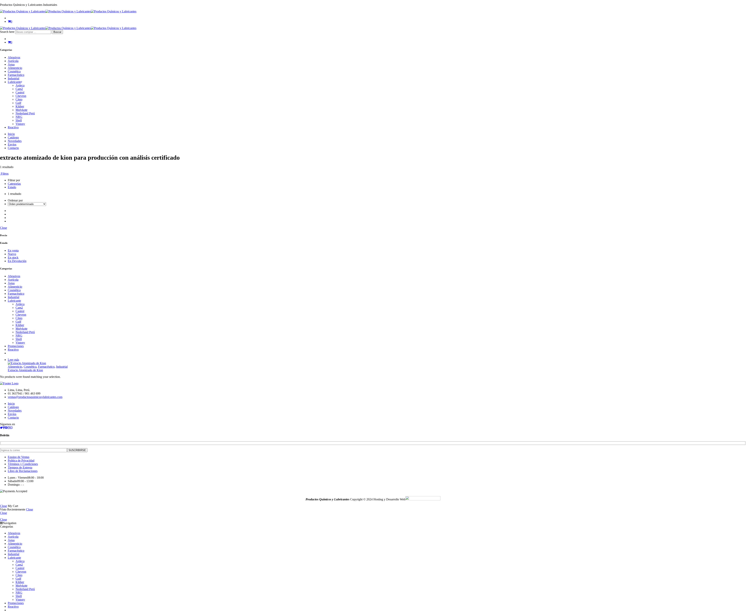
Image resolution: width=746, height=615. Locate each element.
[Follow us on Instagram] (8, 427)
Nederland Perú (25, 113)
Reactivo (13, 127)
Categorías (14, 183)
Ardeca (20, 85)
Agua (11, 64)
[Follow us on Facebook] (4, 427)
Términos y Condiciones (23, 464)
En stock (13, 257)
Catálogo (13, 137)
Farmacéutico (16, 75)
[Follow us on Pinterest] (6, 427)
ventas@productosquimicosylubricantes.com (35, 397)
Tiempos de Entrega (20, 467)
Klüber (20, 106)
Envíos (12, 144)
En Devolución (17, 261)
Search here (7, 31)
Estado (12, 187)
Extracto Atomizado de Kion (25, 370)
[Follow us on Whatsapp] (11, 427)
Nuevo (12, 254)
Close (3, 227)
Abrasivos (14, 57)
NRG (19, 116)
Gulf (18, 103)
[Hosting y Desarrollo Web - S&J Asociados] (422, 499)
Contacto (13, 148)
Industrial (13, 78)
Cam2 (19, 89)
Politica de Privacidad (21, 460)
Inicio (11, 134)
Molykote (21, 110)
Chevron (21, 96)
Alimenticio (15, 68)
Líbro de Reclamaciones (22, 471)
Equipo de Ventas (18, 457)
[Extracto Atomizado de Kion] (377, 363)
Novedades (15, 141)
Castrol (20, 92)
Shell (19, 120)
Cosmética (14, 71)
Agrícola (13, 61)
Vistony (20, 123)
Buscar (57, 31)
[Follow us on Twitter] (1, 427)
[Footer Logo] (9, 383)
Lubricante (14, 82)
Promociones (16, 346)
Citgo (19, 99)
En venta (13, 250)
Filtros (4, 173)
